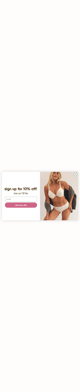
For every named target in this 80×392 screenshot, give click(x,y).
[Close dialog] (75, 174)
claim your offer (21, 205)
